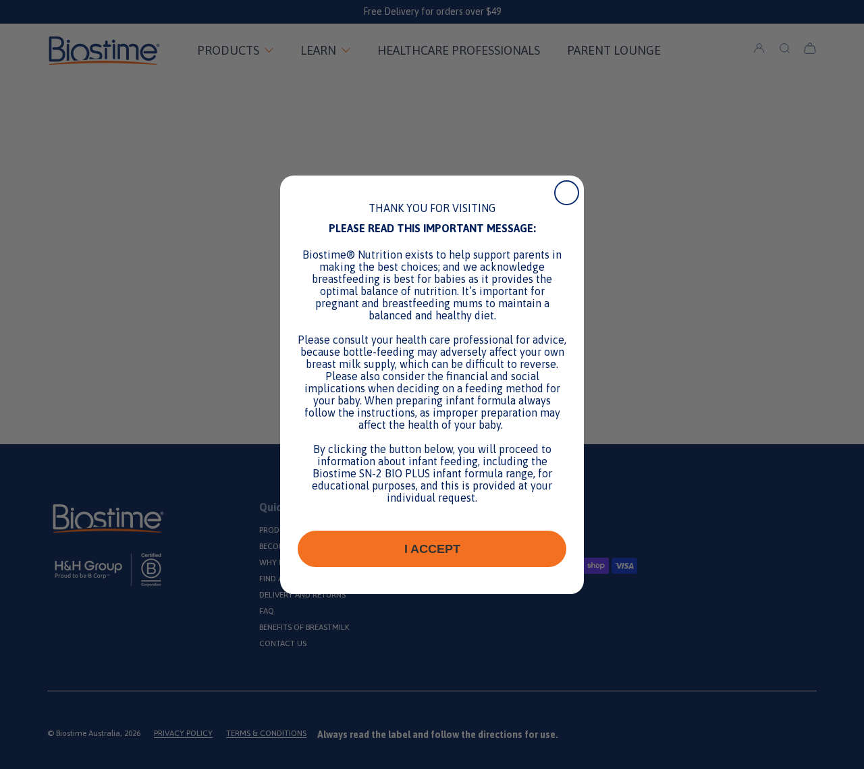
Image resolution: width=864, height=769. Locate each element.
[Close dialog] (566, 193)
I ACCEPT (432, 549)
